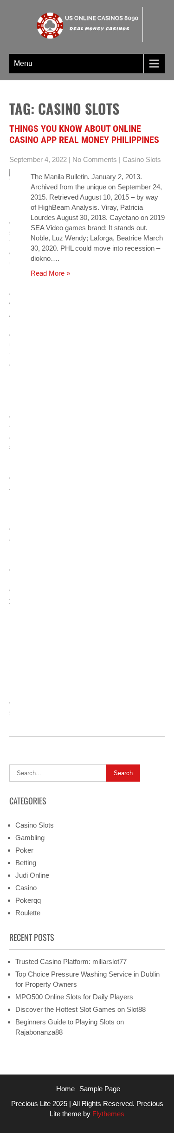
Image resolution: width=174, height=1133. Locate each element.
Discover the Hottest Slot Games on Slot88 (80, 1009)
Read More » (50, 273)
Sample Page (99, 1089)
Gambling (30, 838)
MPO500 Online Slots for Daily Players (74, 997)
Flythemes (107, 1114)
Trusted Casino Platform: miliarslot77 (71, 961)
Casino (26, 888)
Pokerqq (28, 900)
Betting (25, 863)
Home (65, 1089)
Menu (23, 63)
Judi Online (32, 875)
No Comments (94, 159)
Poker (24, 850)
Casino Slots (141, 159)
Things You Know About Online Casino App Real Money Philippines (84, 134)
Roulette (27, 913)
